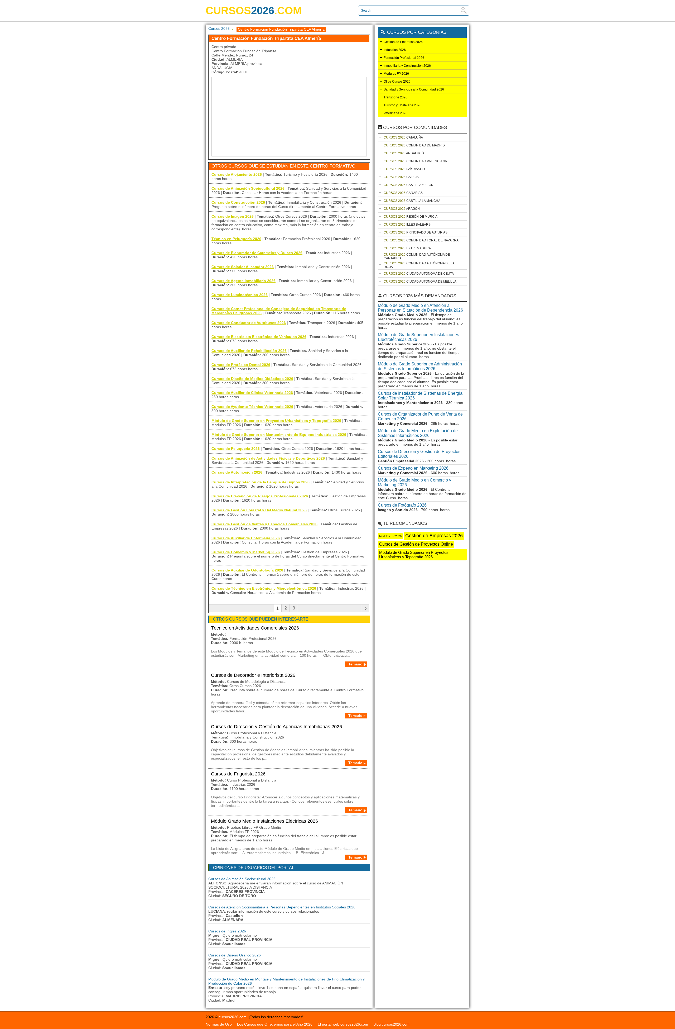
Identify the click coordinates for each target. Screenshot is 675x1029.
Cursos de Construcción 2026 (238, 202)
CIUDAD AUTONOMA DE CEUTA (419, 273)
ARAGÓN (402, 209)
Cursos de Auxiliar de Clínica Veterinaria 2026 (252, 392)
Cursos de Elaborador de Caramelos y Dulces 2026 (256, 253)
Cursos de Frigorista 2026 (238, 773)
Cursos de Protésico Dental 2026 (240, 365)
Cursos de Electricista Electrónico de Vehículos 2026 (258, 337)
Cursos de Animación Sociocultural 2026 (248, 188)
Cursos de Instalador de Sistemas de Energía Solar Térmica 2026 (420, 395)
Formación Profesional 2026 (404, 58)
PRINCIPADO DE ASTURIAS (415, 232)
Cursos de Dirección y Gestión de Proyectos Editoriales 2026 (419, 454)
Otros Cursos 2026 (397, 81)
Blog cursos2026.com (391, 1024)
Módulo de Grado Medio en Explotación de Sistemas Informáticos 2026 (418, 433)
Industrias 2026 (395, 50)
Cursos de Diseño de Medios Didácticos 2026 (252, 379)
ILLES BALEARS (407, 224)
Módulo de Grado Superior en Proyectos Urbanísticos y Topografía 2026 (276, 420)
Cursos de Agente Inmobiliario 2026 (243, 281)
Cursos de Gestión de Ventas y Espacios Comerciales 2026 (264, 524)
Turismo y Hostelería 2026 (402, 105)
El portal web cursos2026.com (343, 1024)
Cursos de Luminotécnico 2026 (239, 295)
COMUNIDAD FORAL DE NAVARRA (421, 240)
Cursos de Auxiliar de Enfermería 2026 (245, 538)
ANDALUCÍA (404, 153)
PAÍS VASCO (404, 169)
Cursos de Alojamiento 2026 (236, 174)
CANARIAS (403, 193)
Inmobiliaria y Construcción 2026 (407, 66)
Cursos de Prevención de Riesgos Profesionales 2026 (259, 496)
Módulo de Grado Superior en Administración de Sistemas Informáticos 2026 (420, 366)
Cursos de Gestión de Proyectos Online (416, 544)
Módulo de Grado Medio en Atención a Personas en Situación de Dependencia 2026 (420, 307)
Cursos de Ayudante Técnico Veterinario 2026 (252, 406)
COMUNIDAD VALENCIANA (415, 161)
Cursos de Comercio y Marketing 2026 (245, 552)
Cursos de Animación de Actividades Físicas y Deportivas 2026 (268, 458)
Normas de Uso (219, 1024)
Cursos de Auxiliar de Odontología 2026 (247, 570)
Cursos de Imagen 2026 (232, 216)
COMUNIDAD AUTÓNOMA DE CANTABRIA (417, 256)
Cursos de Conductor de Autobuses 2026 (248, 323)
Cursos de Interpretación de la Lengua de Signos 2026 (260, 482)
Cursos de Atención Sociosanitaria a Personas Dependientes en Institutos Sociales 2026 (281, 907)
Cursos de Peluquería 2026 (235, 448)
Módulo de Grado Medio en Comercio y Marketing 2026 (414, 482)
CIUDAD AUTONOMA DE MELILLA (420, 281)
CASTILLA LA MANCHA (412, 201)
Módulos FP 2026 (396, 73)
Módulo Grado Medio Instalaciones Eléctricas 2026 (264, 821)
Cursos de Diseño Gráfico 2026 (234, 955)
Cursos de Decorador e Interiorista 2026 (253, 675)
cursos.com (254, 10)
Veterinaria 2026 (395, 113)
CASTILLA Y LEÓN (408, 185)
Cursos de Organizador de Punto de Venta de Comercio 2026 (420, 416)
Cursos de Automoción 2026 (236, 472)
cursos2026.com (233, 1017)
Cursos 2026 (219, 28)
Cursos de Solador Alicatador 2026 (242, 267)
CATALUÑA (403, 137)
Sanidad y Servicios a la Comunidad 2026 (414, 89)
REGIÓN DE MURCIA (410, 216)
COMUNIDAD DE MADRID (414, 145)
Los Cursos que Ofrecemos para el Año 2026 (274, 1024)
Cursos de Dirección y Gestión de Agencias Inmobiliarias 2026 (276, 726)
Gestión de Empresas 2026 (403, 42)
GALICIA (401, 177)
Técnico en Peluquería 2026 (236, 239)
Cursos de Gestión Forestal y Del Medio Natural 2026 (259, 510)
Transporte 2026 (395, 97)
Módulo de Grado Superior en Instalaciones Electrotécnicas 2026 (418, 337)
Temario (355, 664)
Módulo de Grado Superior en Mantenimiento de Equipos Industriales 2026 (278, 434)
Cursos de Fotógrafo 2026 (402, 505)
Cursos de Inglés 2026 (227, 931)
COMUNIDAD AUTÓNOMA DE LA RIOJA (419, 265)
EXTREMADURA (407, 248)
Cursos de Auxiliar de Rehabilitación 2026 (249, 351)
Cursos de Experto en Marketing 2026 (413, 468)
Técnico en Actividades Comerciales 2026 (255, 628)
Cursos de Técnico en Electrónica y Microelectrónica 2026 (263, 588)
